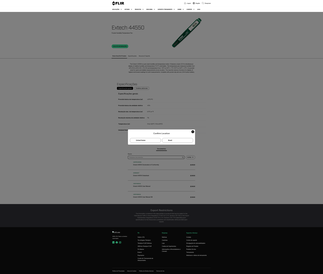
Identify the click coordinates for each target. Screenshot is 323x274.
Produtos (138, 9)
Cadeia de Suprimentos (169, 246)
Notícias (164, 237)
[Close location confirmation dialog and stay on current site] (192, 131)
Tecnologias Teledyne (144, 240)
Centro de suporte (191, 240)
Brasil (170, 140)
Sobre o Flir (141, 237)
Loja (198, 9)
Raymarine (141, 255)
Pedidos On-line (191, 249)
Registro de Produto (192, 246)
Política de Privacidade (118, 271)
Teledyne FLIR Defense (145, 243)
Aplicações (115, 9)
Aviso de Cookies (131, 271)
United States (140, 140)
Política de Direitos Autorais (146, 271)
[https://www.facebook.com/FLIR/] (117, 242)
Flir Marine (141, 249)
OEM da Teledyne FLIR (145, 246)
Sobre (179, 9)
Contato (189, 9)
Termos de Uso (160, 271)
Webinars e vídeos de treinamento (196, 255)
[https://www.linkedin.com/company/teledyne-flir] (113, 242)
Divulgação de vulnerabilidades (195, 243)
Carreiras (164, 240)
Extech (140, 252)
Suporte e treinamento (165, 9)
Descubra (149, 9)
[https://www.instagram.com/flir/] (120, 242)
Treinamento (190, 252)
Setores (127, 9)
